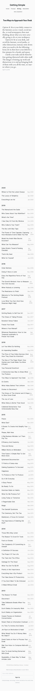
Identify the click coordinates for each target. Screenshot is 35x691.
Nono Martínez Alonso (17, 665)
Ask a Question (18, 11)
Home (7, 8)
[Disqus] (17, 104)
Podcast (13, 8)
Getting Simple (17, 5)
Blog (4, 72)
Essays (7, 72)
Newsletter (26, 8)
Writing (19, 8)
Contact (26, 665)
